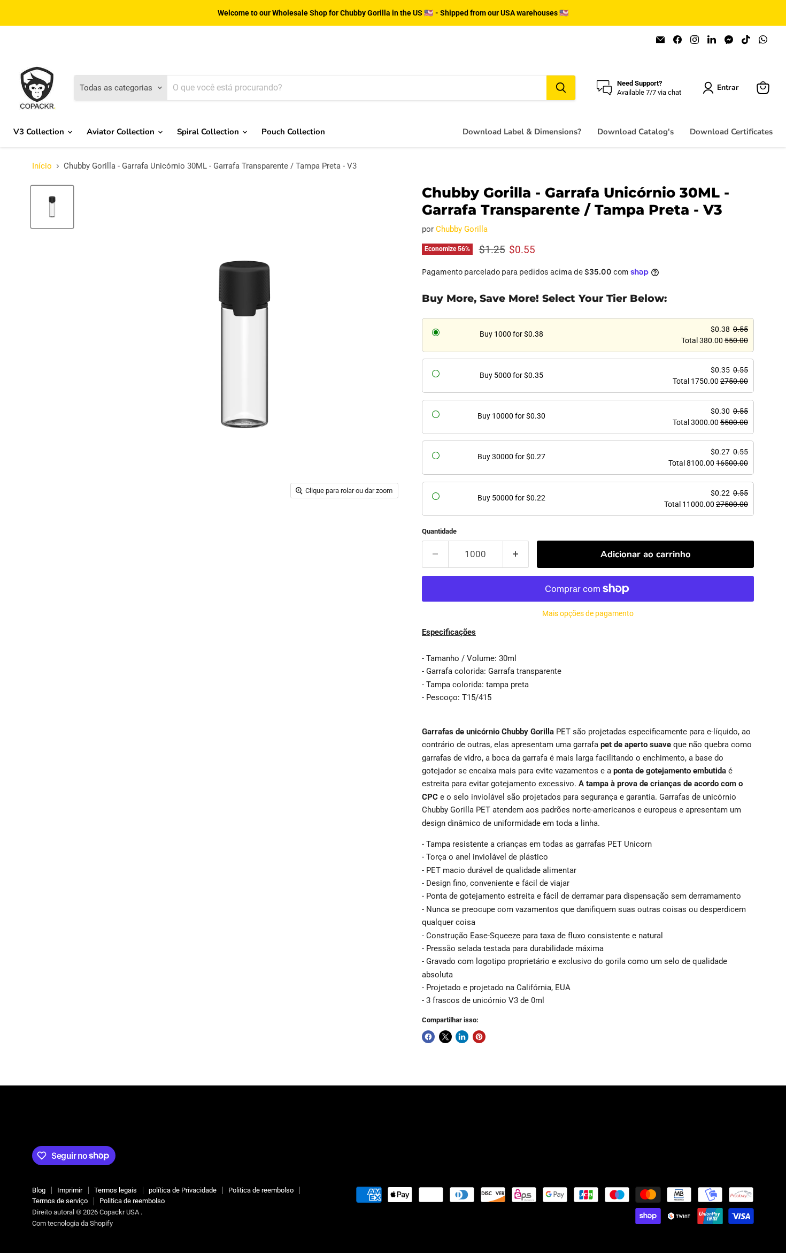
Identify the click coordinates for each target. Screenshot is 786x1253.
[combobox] (356, 87)
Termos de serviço (60, 1201)
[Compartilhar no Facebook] (428, 1036)
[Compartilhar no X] (445, 1036)
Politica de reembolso (261, 1190)
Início (42, 166)
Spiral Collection (209, 131)
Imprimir (69, 1190)
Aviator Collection (122, 131)
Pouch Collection (293, 131)
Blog (38, 1190)
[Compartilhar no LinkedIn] (462, 1036)
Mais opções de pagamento (588, 613)
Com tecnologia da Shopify (72, 1223)
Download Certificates (731, 131)
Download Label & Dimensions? (522, 131)
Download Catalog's (635, 131)
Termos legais (115, 1190)
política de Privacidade (183, 1190)
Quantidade (439, 531)
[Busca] (560, 87)
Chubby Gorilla (462, 229)
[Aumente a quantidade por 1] (516, 554)
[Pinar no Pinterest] (479, 1036)
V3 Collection (39, 131)
